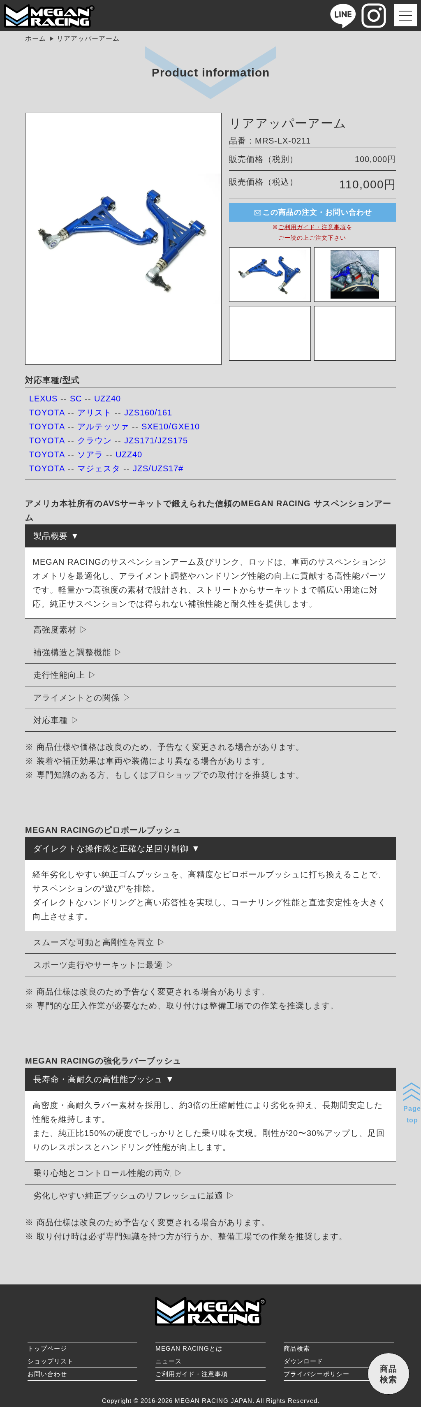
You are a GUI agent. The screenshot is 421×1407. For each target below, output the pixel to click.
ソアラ (90, 454)
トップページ (47, 1348)
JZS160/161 (148, 412)
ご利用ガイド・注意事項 (312, 227)
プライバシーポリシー (316, 1373)
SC (76, 398)
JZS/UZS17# (158, 468)
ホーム (35, 38)
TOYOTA (47, 412)
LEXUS (43, 398)
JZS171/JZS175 (156, 440)
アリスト (94, 412)
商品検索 (297, 1348)
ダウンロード (303, 1361)
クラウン (94, 440)
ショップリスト (51, 1361)
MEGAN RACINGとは (188, 1348)
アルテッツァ (103, 426)
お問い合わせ (47, 1373)
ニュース (168, 1361)
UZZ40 (107, 398)
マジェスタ (98, 468)
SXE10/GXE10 (170, 426)
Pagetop (412, 1114)
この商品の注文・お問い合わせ (317, 212)
